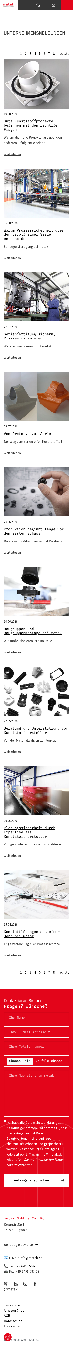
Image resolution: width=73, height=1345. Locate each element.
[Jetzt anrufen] (38, 5)
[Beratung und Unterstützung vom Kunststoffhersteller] (5, 691)
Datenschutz (13, 1321)
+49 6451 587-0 (26, 1266)
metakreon (12, 1305)
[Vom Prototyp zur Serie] (5, 396)
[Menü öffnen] (67, 5)
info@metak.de (31, 1257)
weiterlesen (12, 154)
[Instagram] (25, 1284)
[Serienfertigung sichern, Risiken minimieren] (5, 296)
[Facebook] (35, 1284)
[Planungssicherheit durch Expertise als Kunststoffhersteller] (5, 790)
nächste (63, 53)
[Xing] (6, 1284)
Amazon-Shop (14, 1310)
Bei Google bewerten (19, 1244)
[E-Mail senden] (53, 5)
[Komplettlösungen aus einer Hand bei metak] (5, 894)
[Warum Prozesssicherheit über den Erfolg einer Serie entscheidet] (5, 193)
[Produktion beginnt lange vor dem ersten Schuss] (5, 491)
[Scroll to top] (64, 1336)
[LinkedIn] (16, 1284)
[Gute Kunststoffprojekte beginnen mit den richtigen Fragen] (5, 83)
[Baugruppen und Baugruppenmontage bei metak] (5, 591)
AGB (7, 1315)
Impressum (12, 1326)
